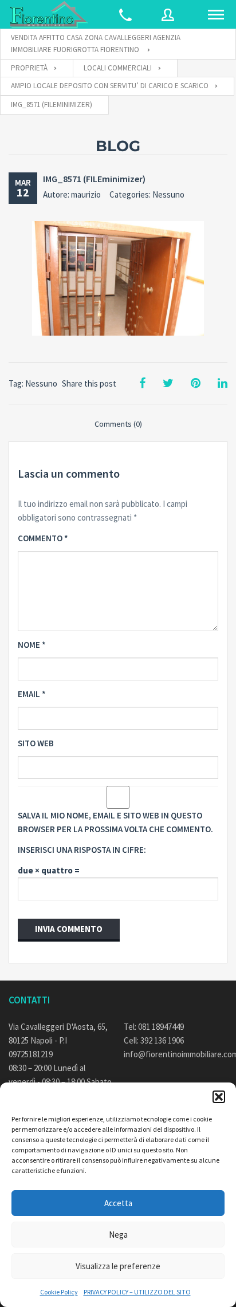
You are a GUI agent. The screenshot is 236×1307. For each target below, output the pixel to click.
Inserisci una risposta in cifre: (82, 849)
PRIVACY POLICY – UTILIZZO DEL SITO (137, 1292)
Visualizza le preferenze (118, 1266)
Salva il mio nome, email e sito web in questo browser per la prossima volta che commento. (115, 822)
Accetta (118, 1203)
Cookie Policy (59, 1292)
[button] (219, 1097)
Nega (118, 1234)
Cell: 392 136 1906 (154, 1040)
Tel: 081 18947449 (154, 1026)
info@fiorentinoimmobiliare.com (175, 1054)
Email (32, 693)
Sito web (36, 743)
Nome (32, 644)
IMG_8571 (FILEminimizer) (94, 178)
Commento (43, 538)
